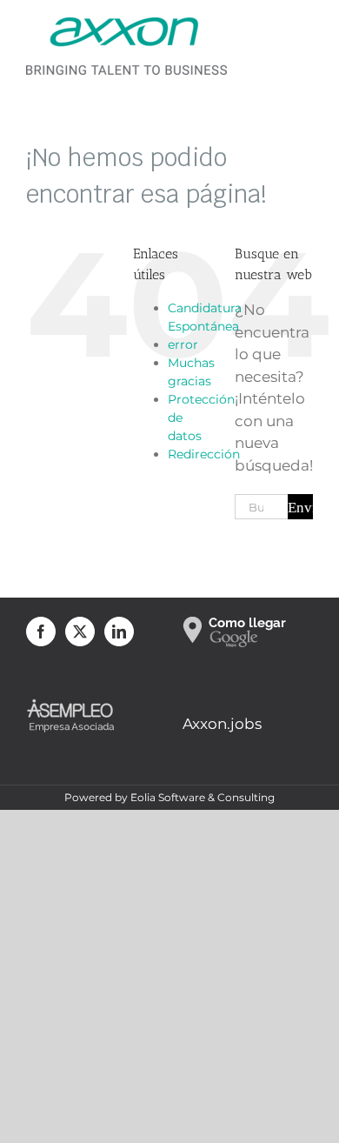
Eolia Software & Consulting (202, 797)
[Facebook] (41, 631)
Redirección (204, 454)
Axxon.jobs (222, 723)
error (183, 344)
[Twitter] (80, 631)
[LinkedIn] (119, 631)
